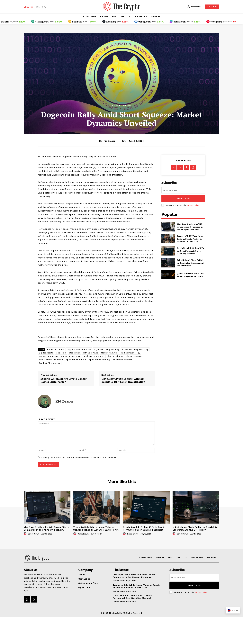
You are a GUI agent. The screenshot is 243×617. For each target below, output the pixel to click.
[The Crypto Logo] (122, 6)
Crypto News (121, 105)
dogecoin (61, 353)
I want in (181, 198)
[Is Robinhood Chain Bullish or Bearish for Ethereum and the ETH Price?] (168, 262)
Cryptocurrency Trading (106, 349)
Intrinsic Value (90, 353)
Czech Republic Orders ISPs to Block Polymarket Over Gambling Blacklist (190, 251)
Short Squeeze (134, 356)
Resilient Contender (93, 356)
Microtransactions (70, 356)
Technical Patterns (122, 359)
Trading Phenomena (49, 363)
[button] (42, 7)
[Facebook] (173, 167)
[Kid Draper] (44, 401)
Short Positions (115, 356)
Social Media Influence (51, 359)
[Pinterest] (186, 167)
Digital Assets (46, 353)
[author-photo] (25, 533)
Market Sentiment (48, 356)
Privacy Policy (193, 205)
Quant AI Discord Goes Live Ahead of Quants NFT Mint (190, 275)
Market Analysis (109, 353)
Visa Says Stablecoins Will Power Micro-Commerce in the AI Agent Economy (189, 227)
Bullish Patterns (55, 349)
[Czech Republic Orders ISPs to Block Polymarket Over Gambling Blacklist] (168, 250)
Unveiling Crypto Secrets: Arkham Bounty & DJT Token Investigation (123, 380)
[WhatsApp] (193, 167)
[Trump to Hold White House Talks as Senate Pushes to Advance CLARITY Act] (168, 238)
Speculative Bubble (76, 359)
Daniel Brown (33, 534)
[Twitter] (180, 167)
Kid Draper (109, 141)
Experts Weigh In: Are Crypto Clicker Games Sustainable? (63, 380)
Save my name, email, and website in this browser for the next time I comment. (79, 457)
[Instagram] (27, 599)
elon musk (74, 353)
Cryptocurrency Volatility (135, 349)
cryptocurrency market (79, 349)
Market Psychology (130, 353)
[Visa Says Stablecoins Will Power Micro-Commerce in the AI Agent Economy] (168, 226)
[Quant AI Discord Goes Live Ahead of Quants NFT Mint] (168, 274)
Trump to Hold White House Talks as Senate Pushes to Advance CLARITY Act (190, 239)
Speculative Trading (99, 359)
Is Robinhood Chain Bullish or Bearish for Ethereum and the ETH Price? (190, 263)
